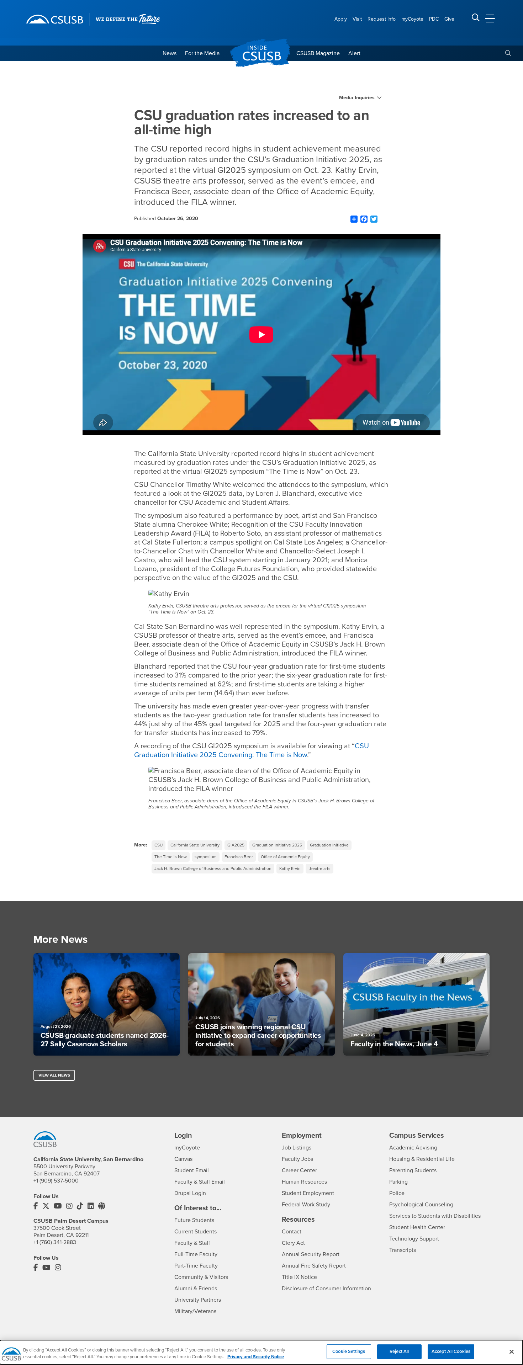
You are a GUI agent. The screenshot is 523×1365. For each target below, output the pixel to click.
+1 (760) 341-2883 (54, 1242)
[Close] (511, 1351)
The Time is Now (170, 856)
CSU (158, 845)
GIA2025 (235, 845)
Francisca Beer (238, 856)
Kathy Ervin (290, 868)
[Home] (54, 19)
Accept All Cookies (451, 1351)
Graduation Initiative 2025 (277, 845)
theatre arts (319, 868)
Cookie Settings (348, 1351)
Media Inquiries (357, 98)
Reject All (399, 1351)
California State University (195, 845)
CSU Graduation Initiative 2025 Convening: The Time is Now (251, 750)
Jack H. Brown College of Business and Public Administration (212, 868)
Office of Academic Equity (285, 856)
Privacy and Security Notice (255, 1357)
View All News (54, 1075)
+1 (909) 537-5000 (56, 1180)
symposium (206, 856)
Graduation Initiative (329, 845)
